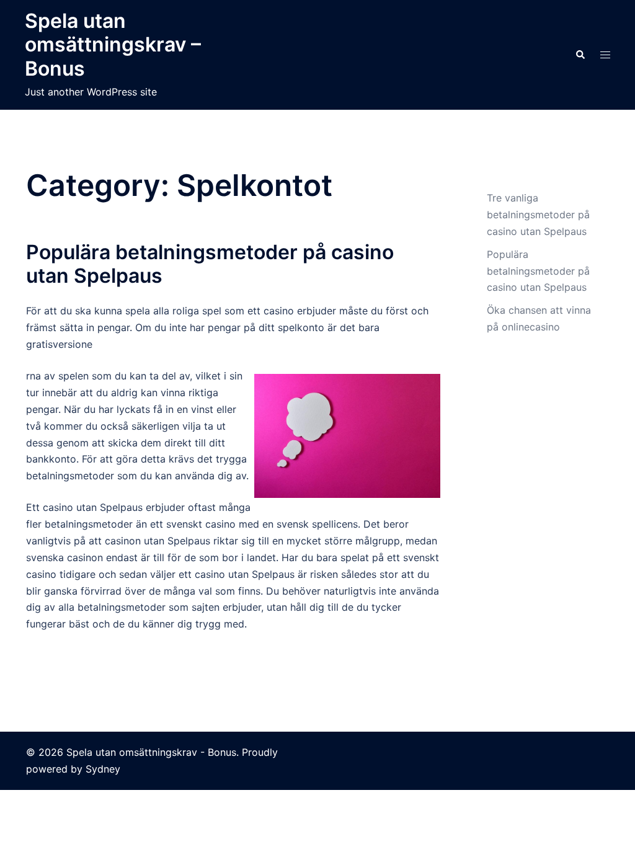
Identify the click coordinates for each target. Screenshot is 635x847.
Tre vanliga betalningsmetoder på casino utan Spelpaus (538, 214)
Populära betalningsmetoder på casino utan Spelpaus (210, 264)
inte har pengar (205, 327)
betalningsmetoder (89, 524)
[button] (580, 55)
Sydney (103, 769)
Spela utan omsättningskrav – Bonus (113, 45)
